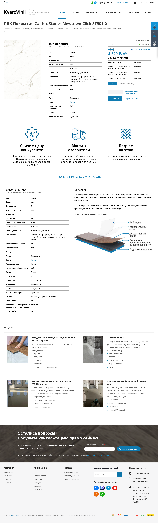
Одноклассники (96, 494)
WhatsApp (92, 2)
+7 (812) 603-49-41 (141, 473)
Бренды (37, 482)
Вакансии (8, 479)
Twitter (102, 488)
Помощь (68, 468)
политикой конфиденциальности (99, 455)
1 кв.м (113, 84)
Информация (40, 468)
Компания (9, 468)
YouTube (114, 488)
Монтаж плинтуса (115, 337)
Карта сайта (39, 489)
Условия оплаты (71, 472)
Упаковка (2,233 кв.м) (127, 84)
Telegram (95, 2)
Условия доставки (71, 475)
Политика (8, 475)
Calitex (72, 102)
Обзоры (37, 486)
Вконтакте (96, 488)
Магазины (8, 472)
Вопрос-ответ (40, 475)
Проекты (38, 479)
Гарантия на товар (72, 479)
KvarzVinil (15, 515)
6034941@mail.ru (140, 481)
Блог (36, 472)
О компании (9, 482)
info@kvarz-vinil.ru (140, 478)
